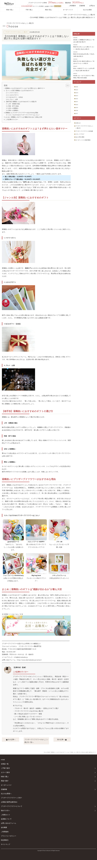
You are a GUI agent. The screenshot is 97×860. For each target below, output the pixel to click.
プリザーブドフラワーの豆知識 (84, 131)
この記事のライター (11, 119)
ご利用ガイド (5, 815)
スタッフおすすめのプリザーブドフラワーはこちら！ (24, 115)
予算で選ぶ (29, 10)
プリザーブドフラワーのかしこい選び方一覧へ (36, 740)
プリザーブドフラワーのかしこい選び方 (81, 15)
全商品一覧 (5, 764)
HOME (3, 760)
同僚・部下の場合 (13, 106)
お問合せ (92, 6)
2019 (77, 107)
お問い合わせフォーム (8, 823)
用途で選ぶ (48, 10)
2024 (77, 92)
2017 (77, 113)
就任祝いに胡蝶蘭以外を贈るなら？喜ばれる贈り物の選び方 (83, 41)
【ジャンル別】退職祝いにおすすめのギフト (19, 90)
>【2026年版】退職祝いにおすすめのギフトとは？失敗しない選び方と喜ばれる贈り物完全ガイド (62, 17)
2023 (77, 95)
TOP (65, 15)
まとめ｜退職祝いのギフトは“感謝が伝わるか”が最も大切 (23, 117)
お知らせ (78, 123)
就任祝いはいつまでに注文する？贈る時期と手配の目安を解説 (83, 76)
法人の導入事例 (80, 137)
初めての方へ (5, 810)
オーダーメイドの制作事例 (83, 140)
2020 (77, 104)
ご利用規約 (5, 832)
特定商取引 (5, 840)
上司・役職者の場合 (14, 104)
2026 (77, 86)
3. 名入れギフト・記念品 (15, 97)
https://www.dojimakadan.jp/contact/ (29, 660)
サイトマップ (5, 844)
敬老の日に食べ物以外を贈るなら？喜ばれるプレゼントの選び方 (83, 62)
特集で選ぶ (9, 10)
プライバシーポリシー (8, 836)
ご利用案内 (72, 6)
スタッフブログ (80, 134)
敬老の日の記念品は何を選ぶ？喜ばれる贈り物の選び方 (83, 55)
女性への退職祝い (13, 108)
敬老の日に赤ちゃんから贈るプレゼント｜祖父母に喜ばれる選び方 (83, 48)
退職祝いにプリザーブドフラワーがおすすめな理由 (21, 113)
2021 (77, 101)
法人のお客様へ (6, 793)
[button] (66, 85)
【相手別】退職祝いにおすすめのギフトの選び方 (20, 101)
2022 (77, 98)
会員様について (6, 819)
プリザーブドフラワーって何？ (11, 798)
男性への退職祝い (13, 110)
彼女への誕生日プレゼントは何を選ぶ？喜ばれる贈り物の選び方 (83, 69)
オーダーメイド (68, 10)
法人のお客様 (87, 10)
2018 (77, 110)
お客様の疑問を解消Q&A (9, 802)
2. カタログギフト (13, 95)
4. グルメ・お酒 (13, 99)
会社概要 (4, 827)
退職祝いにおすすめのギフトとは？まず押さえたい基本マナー (25, 88)
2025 (77, 89)
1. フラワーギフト (13, 93)
